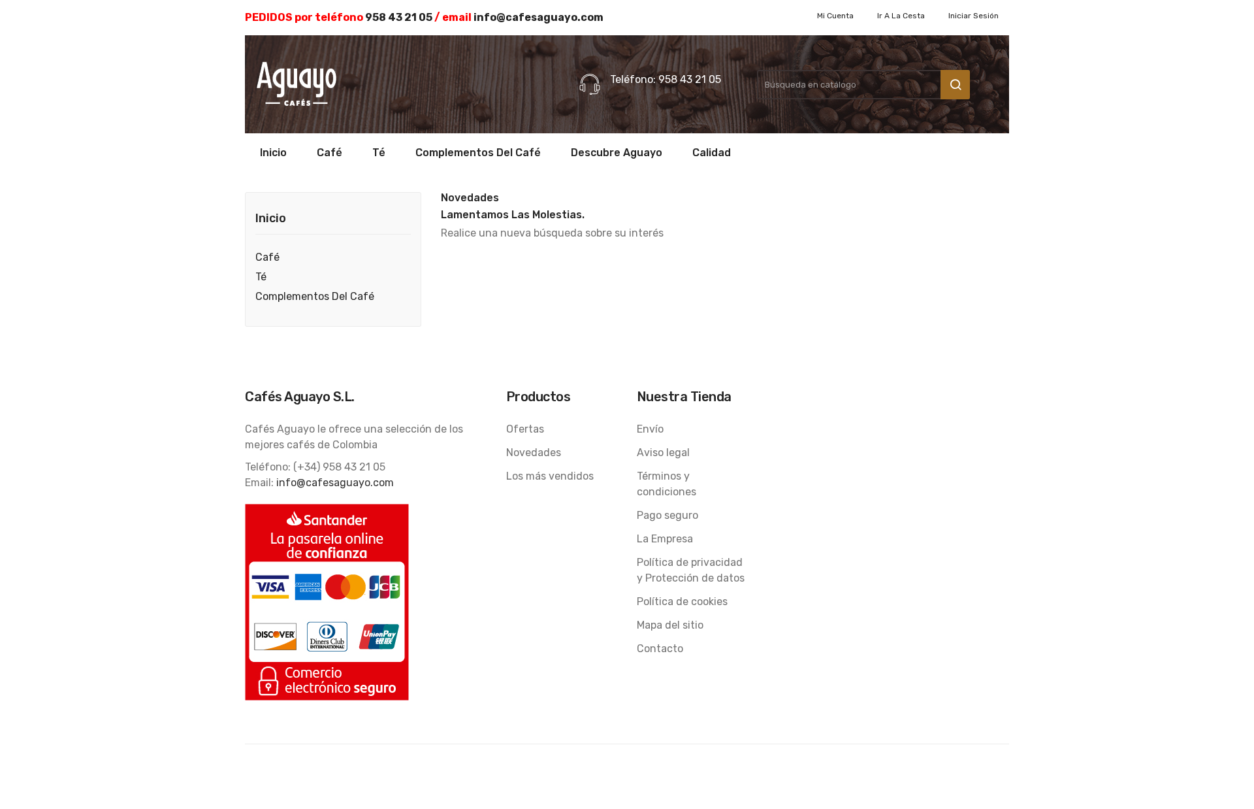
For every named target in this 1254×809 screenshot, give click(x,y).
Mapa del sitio (670, 625)
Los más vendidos (550, 476)
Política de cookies (682, 601)
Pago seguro (667, 515)
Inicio (270, 218)
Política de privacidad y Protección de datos (691, 570)
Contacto (660, 648)
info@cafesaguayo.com (538, 17)
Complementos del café (314, 296)
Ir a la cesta (901, 15)
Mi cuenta (835, 15)
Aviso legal (663, 452)
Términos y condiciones (666, 484)
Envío (650, 429)
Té (260, 277)
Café (267, 257)
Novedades (533, 452)
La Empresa (665, 539)
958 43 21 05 (398, 17)
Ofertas (525, 429)
